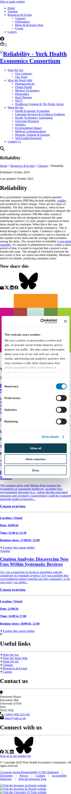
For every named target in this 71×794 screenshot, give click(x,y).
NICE (18, 100)
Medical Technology (27, 90)
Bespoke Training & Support (32, 134)
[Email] (2, 288)
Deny (35, 470)
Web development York (32, 779)
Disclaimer (6, 775)
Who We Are (15, 70)
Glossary (20, 18)
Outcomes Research (27, 121)
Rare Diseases (23, 97)
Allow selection (35, 459)
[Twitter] (7, 288)
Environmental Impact (28, 128)
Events (19, 28)
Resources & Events (20, 14)
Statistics (20, 124)
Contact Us (14, 141)
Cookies (40, 775)
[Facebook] (16, 288)
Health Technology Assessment (34, 117)
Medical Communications (30, 131)
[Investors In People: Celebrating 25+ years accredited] (23, 788)
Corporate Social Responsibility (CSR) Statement (29, 772)
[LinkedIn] (12, 288)
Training (13, 11)
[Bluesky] (28, 288)
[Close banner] (65, 321)
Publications (22, 21)
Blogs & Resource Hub (29, 25)
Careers (12, 31)
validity (61, 200)
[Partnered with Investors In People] (23, 785)
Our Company (23, 73)
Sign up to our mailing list (15, 756)
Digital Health (23, 87)
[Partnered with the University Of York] (23, 792)
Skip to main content (12, 1)
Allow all (35, 448)
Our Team (21, 77)
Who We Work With (20, 80)
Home (11, 8)
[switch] (61, 398)
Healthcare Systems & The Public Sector (39, 104)
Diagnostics (22, 94)
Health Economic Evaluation (32, 111)
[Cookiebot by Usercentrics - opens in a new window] (42, 321)
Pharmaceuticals (24, 83)
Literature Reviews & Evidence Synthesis (40, 114)
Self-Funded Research (28, 138)
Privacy (24, 775)
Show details (50, 436)
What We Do (15, 107)
